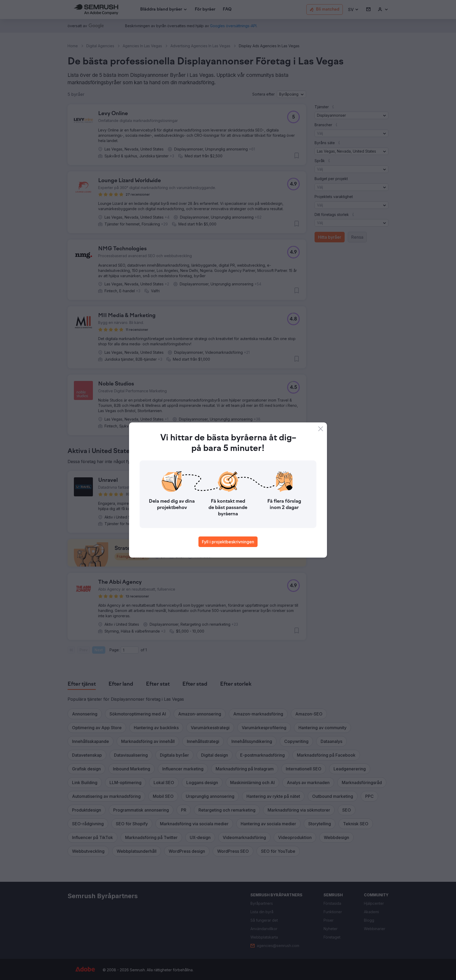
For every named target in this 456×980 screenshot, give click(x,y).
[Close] (320, 428)
